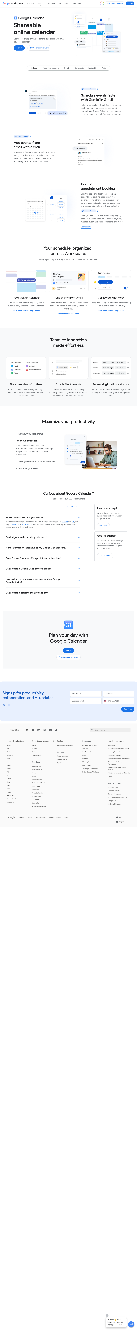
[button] (131, 1324)
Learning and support (117, 741)
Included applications (15, 741)
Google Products (55, 817)
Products (41, 3)
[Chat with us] (131, 1324)
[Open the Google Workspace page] (13, 3)
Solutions (30, 3)
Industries (51, 3)
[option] (34, 68)
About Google (40, 817)
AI (60, 3)
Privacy (21, 817)
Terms (30, 817)
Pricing (67, 3)
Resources (77, 3)
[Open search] (102, 3)
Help (66, 817)
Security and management (43, 741)
